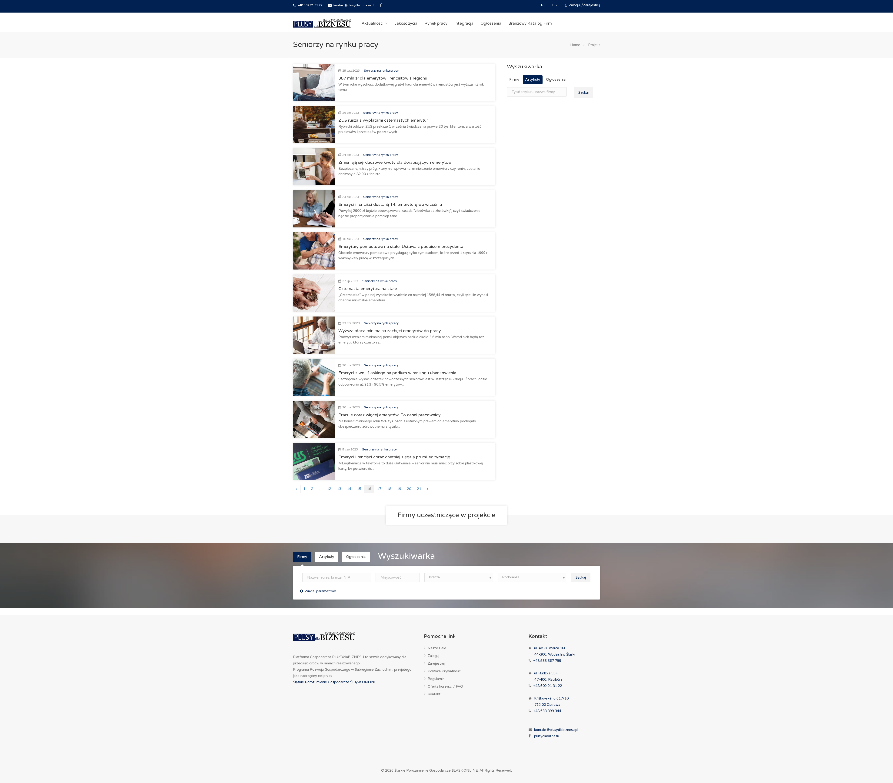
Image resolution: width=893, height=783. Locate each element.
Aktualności (372, 23)
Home (575, 45)
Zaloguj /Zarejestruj (584, 5)
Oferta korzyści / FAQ (445, 686)
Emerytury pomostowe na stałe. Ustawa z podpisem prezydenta (400, 246)
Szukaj (583, 92)
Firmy (514, 79)
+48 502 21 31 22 (310, 5)
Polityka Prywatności (444, 671)
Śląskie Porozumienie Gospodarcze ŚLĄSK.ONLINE (335, 682)
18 (389, 489)
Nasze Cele (437, 648)
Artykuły (532, 79)
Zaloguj (433, 656)
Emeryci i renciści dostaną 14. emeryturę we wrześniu (390, 204)
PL (543, 5)
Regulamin (436, 679)
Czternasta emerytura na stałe (367, 288)
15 (359, 489)
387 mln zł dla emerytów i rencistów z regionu (382, 78)
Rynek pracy (435, 23)
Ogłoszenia (490, 23)
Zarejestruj (436, 663)
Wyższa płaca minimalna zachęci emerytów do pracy (389, 330)
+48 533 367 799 (547, 661)
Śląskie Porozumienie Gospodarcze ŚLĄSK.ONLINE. (436, 770)
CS (555, 5)
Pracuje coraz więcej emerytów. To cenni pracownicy (389, 414)
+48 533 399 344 (547, 711)
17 (379, 489)
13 (339, 489)
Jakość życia (406, 23)
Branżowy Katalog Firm (530, 23)
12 (329, 489)
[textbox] (459, 577)
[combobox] (458, 577)
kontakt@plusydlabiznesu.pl (353, 5)
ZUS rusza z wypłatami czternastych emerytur (383, 120)
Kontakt (434, 694)
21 (419, 489)
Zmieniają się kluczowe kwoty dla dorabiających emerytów (395, 162)
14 (349, 489)
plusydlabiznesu (546, 736)
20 (409, 489)
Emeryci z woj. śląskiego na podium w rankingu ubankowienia (397, 372)
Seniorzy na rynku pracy (381, 71)
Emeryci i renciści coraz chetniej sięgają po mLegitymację (394, 457)
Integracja (463, 23)
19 (399, 489)
